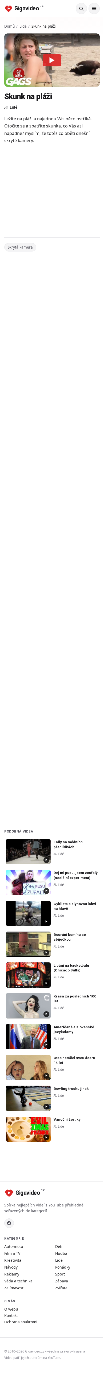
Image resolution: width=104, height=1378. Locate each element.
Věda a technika (18, 1280)
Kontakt (11, 1315)
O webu (11, 1309)
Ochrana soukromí (20, 1321)
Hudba (61, 1253)
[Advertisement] (52, 191)
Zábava (61, 1280)
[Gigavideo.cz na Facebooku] (9, 1223)
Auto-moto (13, 1246)
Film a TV (12, 1253)
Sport (60, 1274)
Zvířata (61, 1287)
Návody (11, 1267)
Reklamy (11, 1274)
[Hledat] (81, 8)
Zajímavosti (14, 1287)
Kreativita (12, 1260)
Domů (9, 26)
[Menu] (94, 8)
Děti (58, 1246)
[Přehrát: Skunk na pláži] (52, 60)
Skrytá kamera (20, 247)
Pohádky (62, 1267)
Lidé (23, 26)
